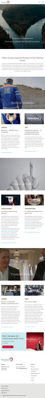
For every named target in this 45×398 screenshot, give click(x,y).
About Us (33, 366)
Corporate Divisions (35, 373)
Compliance (33, 371)
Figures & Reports (35, 369)
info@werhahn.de (23, 368)
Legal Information (5, 390)
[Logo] (5, 2)
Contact (32, 380)
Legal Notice (4, 392)
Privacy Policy (4, 388)
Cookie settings (4, 386)
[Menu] (43, 2)
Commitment (34, 375)
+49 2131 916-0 (21, 366)
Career (32, 378)
